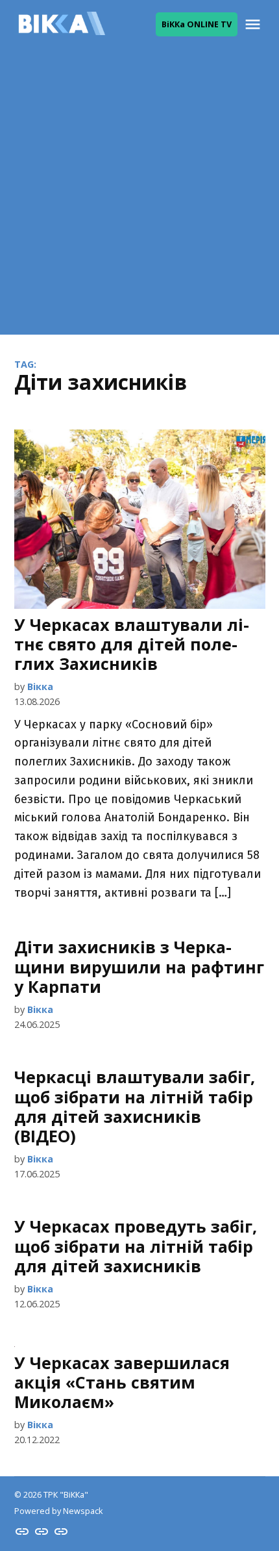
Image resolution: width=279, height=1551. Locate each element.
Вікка (40, 686)
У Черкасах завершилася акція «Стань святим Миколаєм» (122, 1382)
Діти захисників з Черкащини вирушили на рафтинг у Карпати (139, 966)
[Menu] (254, 24)
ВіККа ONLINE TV (197, 24)
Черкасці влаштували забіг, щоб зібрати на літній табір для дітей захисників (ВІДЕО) (134, 1106)
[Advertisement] (139, 195)
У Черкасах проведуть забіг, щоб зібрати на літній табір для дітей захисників (135, 1245)
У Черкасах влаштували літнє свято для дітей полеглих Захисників (131, 643)
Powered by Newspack (58, 1511)
